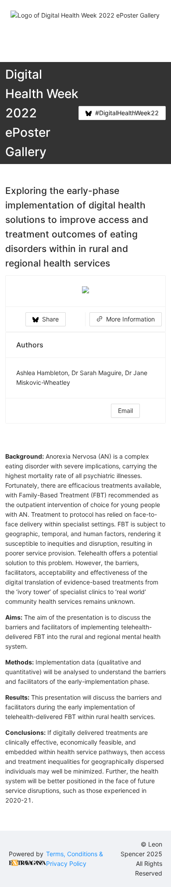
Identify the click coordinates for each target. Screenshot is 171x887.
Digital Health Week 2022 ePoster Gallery (41, 113)
